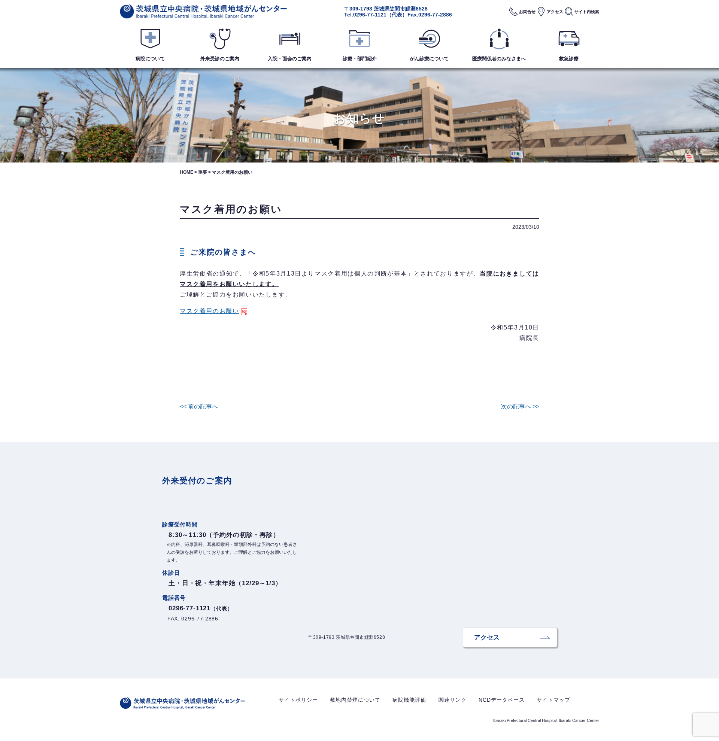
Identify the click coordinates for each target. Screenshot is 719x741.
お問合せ (527, 11)
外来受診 (219, 58)
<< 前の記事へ (199, 406)
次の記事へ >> (520, 406)
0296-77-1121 (369, 15)
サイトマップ (553, 700)
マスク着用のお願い (209, 311)
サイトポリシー (298, 700)
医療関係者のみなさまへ (499, 58)
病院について (150, 58)
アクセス (555, 11)
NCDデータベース (502, 700)
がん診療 (429, 58)
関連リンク (453, 700)
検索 (586, 11)
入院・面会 (290, 58)
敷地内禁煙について (355, 700)
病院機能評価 (409, 700)
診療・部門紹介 (360, 58)
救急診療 (569, 58)
